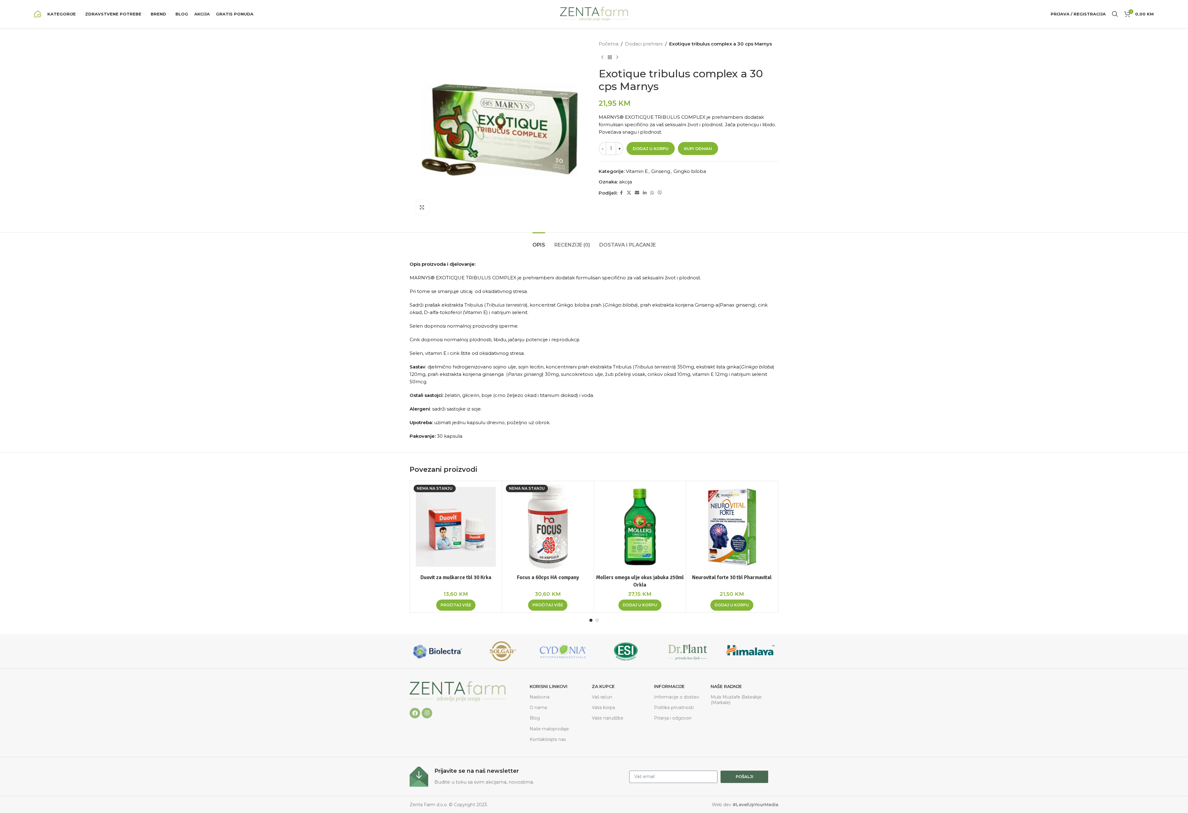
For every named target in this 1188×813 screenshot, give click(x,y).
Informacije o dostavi (676, 697)
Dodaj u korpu (651, 148)
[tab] (538, 241)
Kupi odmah (698, 148)
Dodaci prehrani (644, 44)
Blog (535, 718)
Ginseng (660, 171)
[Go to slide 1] (590, 620)
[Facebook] (415, 713)
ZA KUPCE (603, 686)
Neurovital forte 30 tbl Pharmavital (732, 577)
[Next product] (617, 57)
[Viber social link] (660, 193)
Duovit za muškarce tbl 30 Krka (455, 577)
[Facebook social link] (621, 193)
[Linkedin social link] (644, 193)
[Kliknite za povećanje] (422, 207)
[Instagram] (427, 713)
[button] (639, 605)
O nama (538, 707)
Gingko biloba (690, 171)
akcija (625, 182)
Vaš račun (602, 697)
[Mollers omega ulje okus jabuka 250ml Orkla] (640, 527)
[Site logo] (37, 13)
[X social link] (629, 193)
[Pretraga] (1115, 14)
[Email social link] (637, 193)
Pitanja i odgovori (672, 718)
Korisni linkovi (548, 686)
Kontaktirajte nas (548, 739)
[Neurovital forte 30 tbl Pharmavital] (732, 527)
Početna (608, 44)
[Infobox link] (516, 777)
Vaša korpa (603, 707)
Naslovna (539, 697)
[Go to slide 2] (597, 620)
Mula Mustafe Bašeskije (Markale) (736, 699)
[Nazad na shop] (609, 57)
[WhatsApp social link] (652, 193)
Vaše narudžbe (607, 718)
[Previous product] (602, 57)
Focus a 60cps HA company (548, 577)
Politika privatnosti (674, 707)
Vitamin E (637, 171)
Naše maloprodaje (549, 729)
